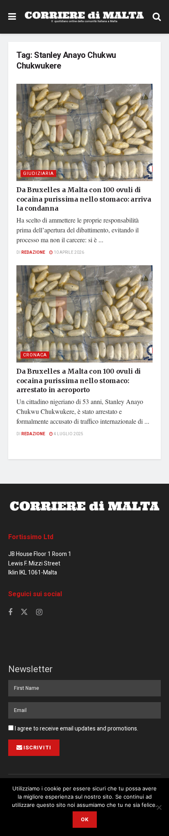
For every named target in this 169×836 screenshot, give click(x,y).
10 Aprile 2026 (68, 252)
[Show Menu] (12, 17)
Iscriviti (37, 747)
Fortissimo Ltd (30, 537)
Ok (85, 819)
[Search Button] (157, 17)
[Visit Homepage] (84, 17)
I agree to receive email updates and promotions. (76, 728)
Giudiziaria (38, 173)
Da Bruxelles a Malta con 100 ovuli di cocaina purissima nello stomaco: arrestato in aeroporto (78, 380)
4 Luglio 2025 (68, 434)
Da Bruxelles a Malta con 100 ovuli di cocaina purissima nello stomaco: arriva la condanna (83, 199)
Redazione (33, 252)
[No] (159, 807)
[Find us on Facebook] (10, 613)
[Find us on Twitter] (24, 612)
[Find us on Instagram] (39, 613)
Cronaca (35, 354)
